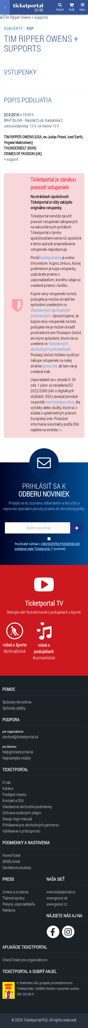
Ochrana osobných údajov (21, 812)
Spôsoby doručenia (16, 701)
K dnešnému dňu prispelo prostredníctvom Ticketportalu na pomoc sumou (48, 988)
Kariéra (7, 788)
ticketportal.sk (50, 257)
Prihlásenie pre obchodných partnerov (30, 824)
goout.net (50, 365)
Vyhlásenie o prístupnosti (21, 830)
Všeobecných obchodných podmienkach (50, 313)
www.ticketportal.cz (60, 891)
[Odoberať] (76, 527)
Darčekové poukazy (16, 867)
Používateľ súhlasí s (47, 546)
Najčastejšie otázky (16, 757)
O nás (6, 782)
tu (60, 429)
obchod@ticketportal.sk (20, 736)
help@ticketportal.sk (17, 751)
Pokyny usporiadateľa (18, 904)
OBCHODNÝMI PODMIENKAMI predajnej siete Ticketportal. (47, 546)
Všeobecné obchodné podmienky (27, 806)
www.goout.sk (56, 897)
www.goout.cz (56, 904)
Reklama (8, 910)
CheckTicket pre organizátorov (25, 959)
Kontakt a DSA (13, 800)
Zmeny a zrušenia (15, 891)
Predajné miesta (14, 794)
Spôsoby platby (14, 707)
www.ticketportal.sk (59, 401)
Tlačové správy (13, 897)
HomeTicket (11, 855)
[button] (71, 8)
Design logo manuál (17, 818)
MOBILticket (11, 861)
